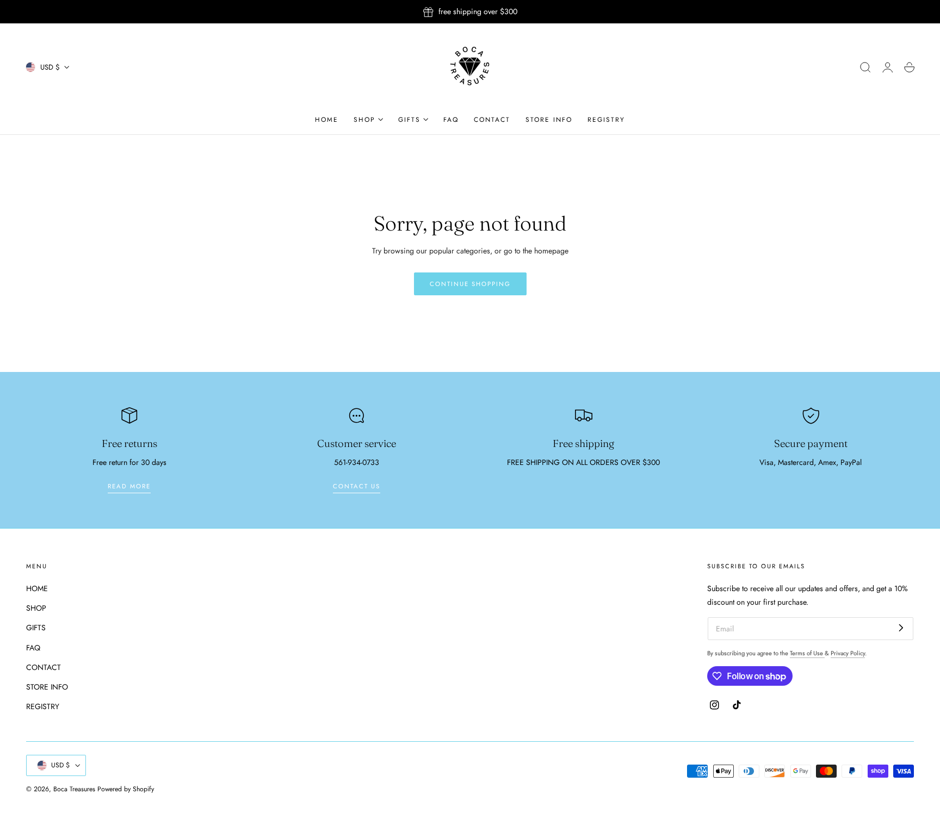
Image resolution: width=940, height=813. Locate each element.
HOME (37, 588)
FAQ (33, 647)
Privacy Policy (848, 653)
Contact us (356, 486)
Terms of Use (807, 653)
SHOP (36, 608)
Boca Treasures (74, 789)
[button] (865, 67)
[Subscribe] (901, 628)
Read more (129, 486)
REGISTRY (42, 707)
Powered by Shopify (125, 789)
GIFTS (36, 628)
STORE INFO (47, 687)
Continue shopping (470, 284)
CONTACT (43, 667)
